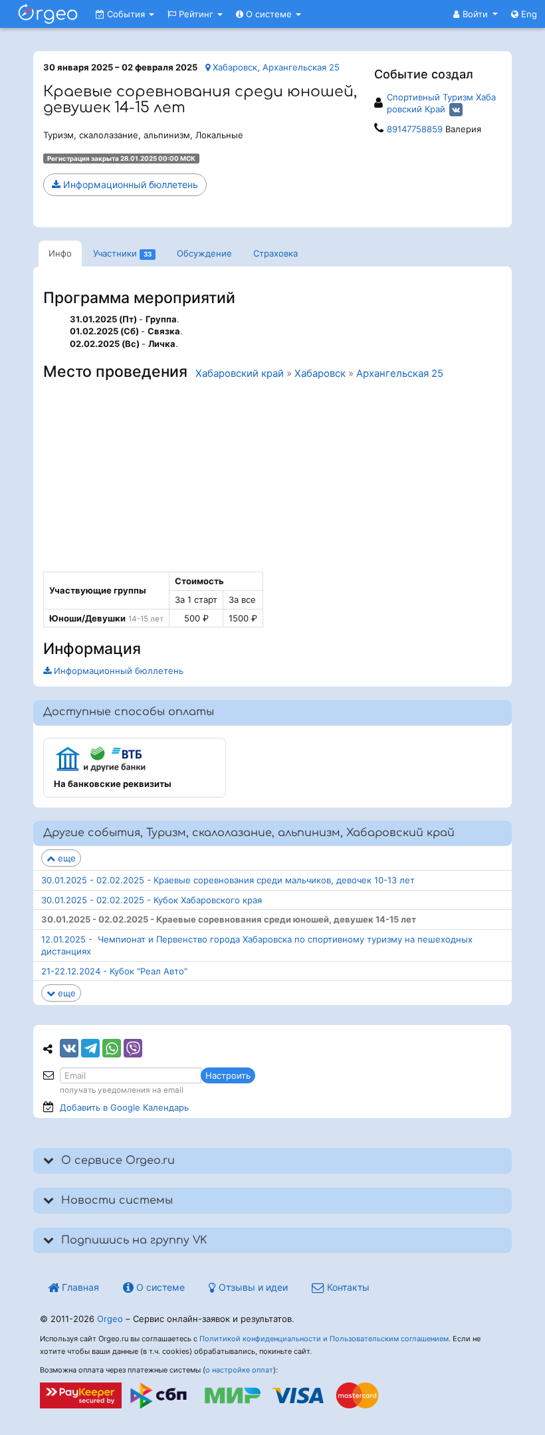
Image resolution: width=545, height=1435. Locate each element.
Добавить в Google (124, 1107)
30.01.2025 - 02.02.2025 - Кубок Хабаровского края (151, 900)
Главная (79, 1287)
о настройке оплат (239, 1370)
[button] (475, 14)
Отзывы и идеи (252, 1287)
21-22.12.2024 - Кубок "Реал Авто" (114, 971)
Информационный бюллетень (129, 184)
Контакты (347, 1287)
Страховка (275, 253)
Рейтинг (196, 14)
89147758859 (415, 129)
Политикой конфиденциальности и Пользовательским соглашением (324, 1338)
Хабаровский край (239, 374)
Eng (527, 14)
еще (65, 858)
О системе (268, 14)
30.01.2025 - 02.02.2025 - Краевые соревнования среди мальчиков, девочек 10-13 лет (228, 880)
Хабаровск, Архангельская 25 (275, 67)
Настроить (228, 1075)
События (126, 14)
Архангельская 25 (399, 374)
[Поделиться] (69, 1048)
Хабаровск (320, 374)
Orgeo (110, 1318)
